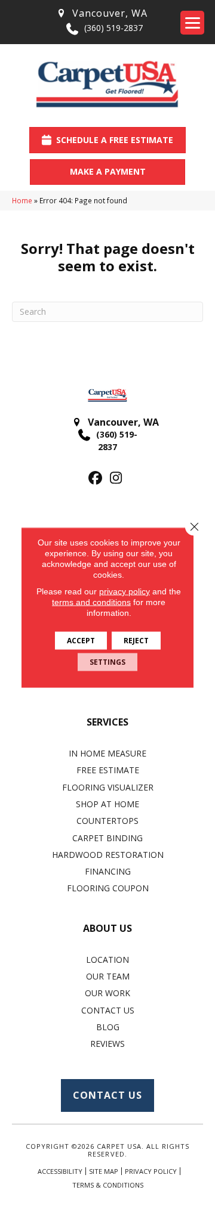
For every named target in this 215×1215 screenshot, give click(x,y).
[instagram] (116, 478)
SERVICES (107, 722)
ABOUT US (107, 928)
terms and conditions (91, 602)
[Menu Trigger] (192, 23)
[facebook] (95, 478)
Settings (107, 662)
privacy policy (124, 591)
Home (22, 200)
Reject (136, 641)
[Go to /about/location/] (101, 13)
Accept (81, 641)
